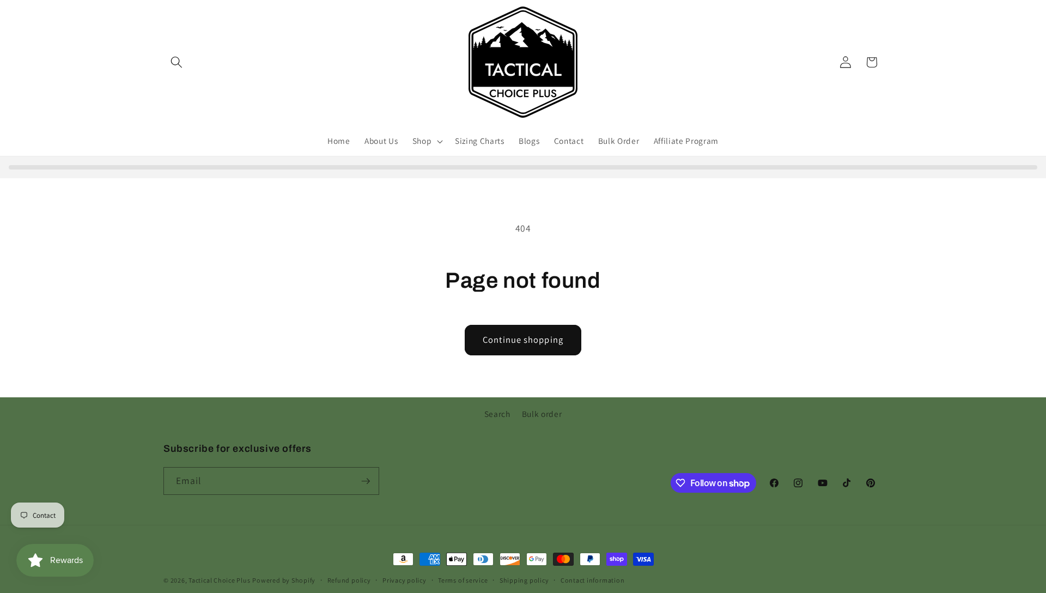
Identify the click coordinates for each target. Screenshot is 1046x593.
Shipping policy (524, 580)
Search (497, 413)
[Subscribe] (365, 481)
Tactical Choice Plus (219, 580)
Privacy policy (404, 580)
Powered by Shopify (283, 580)
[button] (176, 62)
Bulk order (542, 413)
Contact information (593, 580)
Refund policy (349, 580)
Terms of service (463, 580)
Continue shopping (523, 340)
